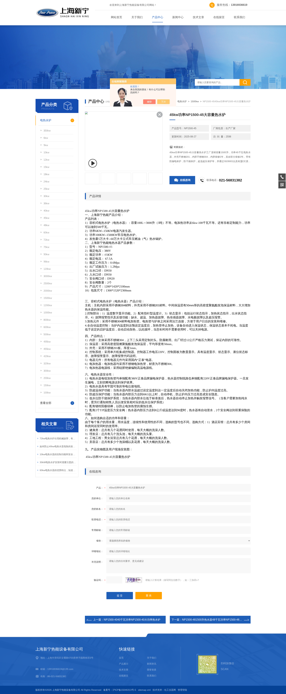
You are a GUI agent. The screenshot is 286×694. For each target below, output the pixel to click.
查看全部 (45, 403)
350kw (47, 130)
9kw (46, 145)
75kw (46, 247)
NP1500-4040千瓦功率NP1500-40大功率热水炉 (132, 619)
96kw (46, 261)
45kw (46, 218)
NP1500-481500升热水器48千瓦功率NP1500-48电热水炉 (216, 619)
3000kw (48, 276)
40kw (46, 210)
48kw (46, 225)
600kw (47, 327)
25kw (46, 188)
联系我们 (239, 17)
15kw (46, 167)
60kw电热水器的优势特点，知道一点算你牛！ (58, 470)
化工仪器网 (170, 690)
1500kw (48, 298)
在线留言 (219, 17)
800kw (47, 319)
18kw (46, 174)
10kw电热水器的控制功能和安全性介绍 (58, 454)
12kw (46, 159)
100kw (47, 392)
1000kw (48, 312)
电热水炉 (45, 120)
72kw (46, 239)
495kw (47, 341)
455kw (47, 348)
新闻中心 (178, 17)
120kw (47, 268)
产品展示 (123, 663)
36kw (46, 203)
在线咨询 (185, 180)
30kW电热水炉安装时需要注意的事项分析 (58, 462)
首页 (121, 657)
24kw (46, 181)
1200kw (48, 305)
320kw (47, 363)
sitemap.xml (144, 690)
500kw (47, 334)
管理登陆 (182, 690)
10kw (46, 152)
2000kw (48, 290)
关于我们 (137, 17)
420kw (47, 356)
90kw (46, 254)
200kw (47, 378)
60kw (46, 232)
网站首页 (116, 17)
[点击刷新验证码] (133, 580)
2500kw (48, 283)
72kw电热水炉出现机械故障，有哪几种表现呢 (58, 438)
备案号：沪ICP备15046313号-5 (119, 690)
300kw (47, 370)
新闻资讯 (151, 663)
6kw (46, 137)
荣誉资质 (151, 669)
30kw (46, 196)
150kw (47, 385)
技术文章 (198, 17)
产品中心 (157, 17)
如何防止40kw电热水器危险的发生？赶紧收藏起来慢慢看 (58, 446)
